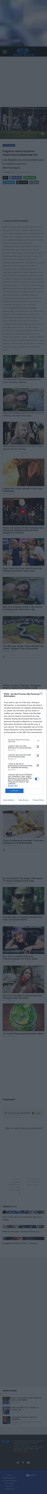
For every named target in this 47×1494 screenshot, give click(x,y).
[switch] (37, 746)
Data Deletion (8, 800)
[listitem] (23, 740)
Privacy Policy (38, 800)
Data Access (23, 800)
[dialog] (23, 747)
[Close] (41, 694)
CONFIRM (14, 790)
